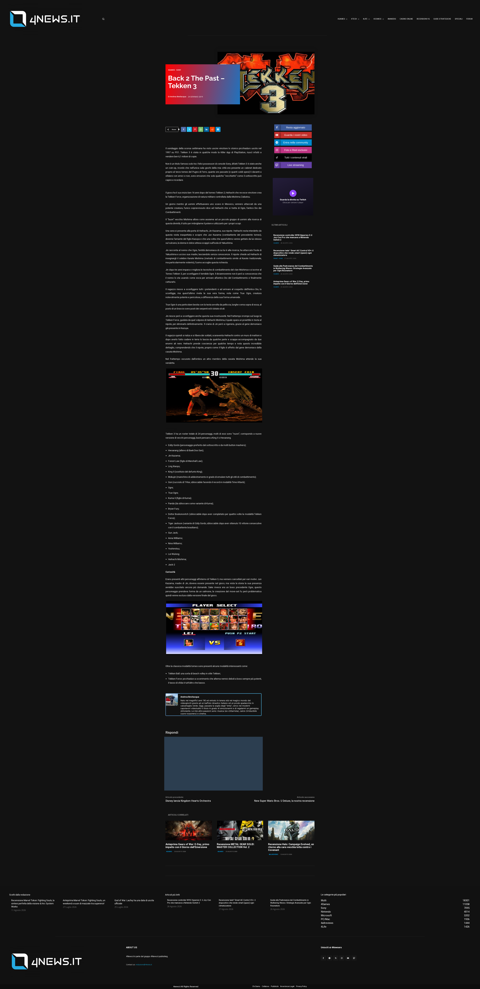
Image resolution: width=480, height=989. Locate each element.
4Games (171, 70)
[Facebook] (183, 129)
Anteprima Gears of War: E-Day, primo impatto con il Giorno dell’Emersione (291, 282)
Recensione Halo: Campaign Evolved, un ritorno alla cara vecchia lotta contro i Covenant (291, 847)
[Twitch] (354, 958)
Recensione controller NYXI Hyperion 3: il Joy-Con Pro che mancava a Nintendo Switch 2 (292, 237)
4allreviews (273, 854)
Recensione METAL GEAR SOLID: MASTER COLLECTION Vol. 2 (235, 845)
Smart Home (278, 258)
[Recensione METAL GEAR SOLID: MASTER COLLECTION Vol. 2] (240, 830)
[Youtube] (348, 958)
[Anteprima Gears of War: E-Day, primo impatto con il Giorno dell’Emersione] (189, 830)
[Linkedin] (206, 129)
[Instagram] (341, 958)
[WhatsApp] (200, 129)
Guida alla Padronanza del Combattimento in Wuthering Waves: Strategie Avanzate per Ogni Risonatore (293, 268)
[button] (123, 19)
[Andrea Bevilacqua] (172, 704)
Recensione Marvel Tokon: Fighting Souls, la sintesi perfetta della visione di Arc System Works (32, 903)
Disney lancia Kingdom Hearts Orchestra (188, 801)
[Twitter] (189, 129)
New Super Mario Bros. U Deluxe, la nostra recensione (284, 801)
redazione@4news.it (144, 964)
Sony (178, 70)
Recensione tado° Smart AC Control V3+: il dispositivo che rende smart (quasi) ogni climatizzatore (293, 253)
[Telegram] (218, 129)
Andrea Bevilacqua (178, 96)
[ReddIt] (212, 129)
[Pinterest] (195, 129)
